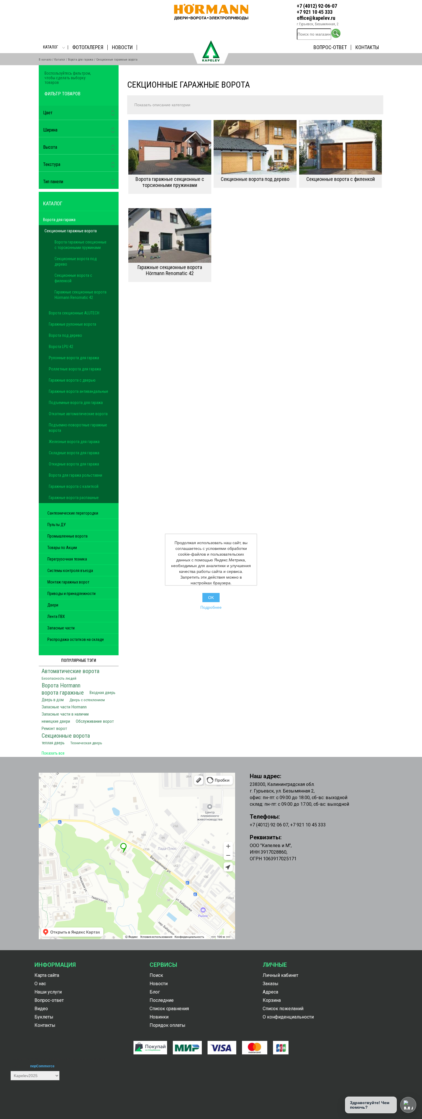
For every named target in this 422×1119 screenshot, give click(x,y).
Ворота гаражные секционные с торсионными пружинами (169, 182)
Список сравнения (169, 1008)
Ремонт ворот (54, 728)
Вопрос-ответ (330, 47)
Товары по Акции (62, 547)
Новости (122, 47)
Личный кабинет (280, 975)
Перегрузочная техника (67, 559)
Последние (162, 1000)
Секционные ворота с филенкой (340, 179)
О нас (40, 983)
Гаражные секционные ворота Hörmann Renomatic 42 (170, 270)
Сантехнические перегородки (72, 513)
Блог (155, 992)
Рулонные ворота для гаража (74, 357)
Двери (52, 605)
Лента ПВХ (56, 616)
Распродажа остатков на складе (75, 639)
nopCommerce (42, 1066)
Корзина (272, 1000)
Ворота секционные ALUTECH (74, 313)
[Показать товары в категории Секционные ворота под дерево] (255, 147)
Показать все (53, 753)
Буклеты (43, 1017)
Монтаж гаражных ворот (68, 582)
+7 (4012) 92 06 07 (269, 825)
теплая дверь (53, 743)
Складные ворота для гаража (74, 453)
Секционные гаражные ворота (70, 231)
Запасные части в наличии (65, 714)
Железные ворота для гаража (74, 441)
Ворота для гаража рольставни (75, 475)
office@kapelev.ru (316, 18)
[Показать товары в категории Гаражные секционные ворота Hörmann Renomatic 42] (169, 235)
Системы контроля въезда (70, 570)
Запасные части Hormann (64, 707)
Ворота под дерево (65, 335)
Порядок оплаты (167, 1025)
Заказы (270, 983)
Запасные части (61, 628)
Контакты (367, 47)
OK (211, 597)
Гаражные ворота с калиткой (73, 486)
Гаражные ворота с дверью (72, 380)
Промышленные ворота (67, 536)
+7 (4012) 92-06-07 (317, 6)
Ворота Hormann (61, 685)
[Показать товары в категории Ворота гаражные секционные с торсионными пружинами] (169, 147)
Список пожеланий (283, 1008)
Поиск (156, 975)
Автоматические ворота (70, 671)
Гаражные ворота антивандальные (78, 391)
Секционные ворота (66, 735)
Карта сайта (46, 975)
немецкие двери (56, 721)
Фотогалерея (87, 47)
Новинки (159, 1017)
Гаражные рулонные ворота (72, 324)
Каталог (50, 47)
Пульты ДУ (56, 524)
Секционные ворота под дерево (255, 179)
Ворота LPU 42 (61, 346)
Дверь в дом (53, 699)
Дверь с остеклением (87, 699)
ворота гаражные (63, 692)
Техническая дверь (86, 743)
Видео (41, 1008)
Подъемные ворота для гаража (76, 402)
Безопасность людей (59, 678)
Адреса (270, 992)
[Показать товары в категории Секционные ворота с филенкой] (340, 147)
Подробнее (211, 607)
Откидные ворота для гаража (74, 464)
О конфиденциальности (288, 1017)
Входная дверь (102, 692)
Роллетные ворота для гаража (75, 369)
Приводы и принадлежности (71, 593)
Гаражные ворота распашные (74, 497)
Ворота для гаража (80, 59)
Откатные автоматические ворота (78, 413)
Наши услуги (48, 992)
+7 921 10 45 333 (314, 12)
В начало (45, 59)
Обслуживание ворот (95, 721)
